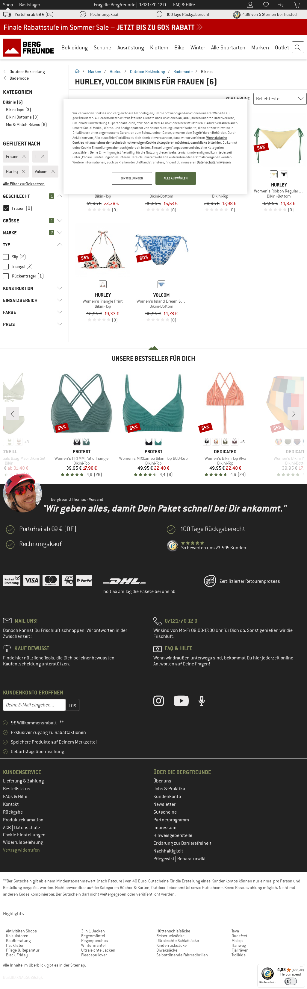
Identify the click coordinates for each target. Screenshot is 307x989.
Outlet (282, 47)
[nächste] (294, 413)
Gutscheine (165, 812)
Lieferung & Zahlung (23, 781)
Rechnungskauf (104, 14)
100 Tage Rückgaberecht (187, 14)
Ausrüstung (130, 47)
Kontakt (11, 804)
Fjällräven (240, 950)
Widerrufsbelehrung (23, 842)
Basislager (29, 5)
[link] (33, 71)
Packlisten (15, 945)
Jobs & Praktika (169, 789)
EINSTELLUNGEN (132, 178)
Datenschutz (27, 828)
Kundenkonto (167, 797)
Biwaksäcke (166, 950)
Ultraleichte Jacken (98, 950)
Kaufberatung (18, 940)
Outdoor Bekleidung (147, 71)
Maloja (237, 940)
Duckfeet (239, 935)
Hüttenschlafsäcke (173, 931)
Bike (179, 47)
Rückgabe (13, 812)
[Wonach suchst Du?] (298, 48)
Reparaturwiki (191, 859)
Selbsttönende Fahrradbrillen (182, 955)
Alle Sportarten (228, 47)
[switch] (291, 981)
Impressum (164, 828)
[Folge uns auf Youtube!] (186, 702)
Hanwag (239, 945)
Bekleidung (74, 47)
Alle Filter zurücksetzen (24, 183)
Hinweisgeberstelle (172, 835)
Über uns (162, 781)
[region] (155, 146)
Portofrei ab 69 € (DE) (34, 14)
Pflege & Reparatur (23, 950)
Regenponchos (94, 940)
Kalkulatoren (17, 935)
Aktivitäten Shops (21, 931)
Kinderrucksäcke (171, 945)
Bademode (183, 71)
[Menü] (301, 967)
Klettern (159, 47)
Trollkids (239, 955)
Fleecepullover (94, 955)
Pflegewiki (164, 859)
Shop (8, 5)
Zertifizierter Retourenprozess (250, 581)
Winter (197, 47)
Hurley (116, 71)
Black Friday (17, 955)
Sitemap (77, 965)
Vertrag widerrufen (21, 850)
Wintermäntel (93, 945)
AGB (7, 828)
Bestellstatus (16, 789)
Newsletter (164, 804)
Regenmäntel (93, 935)
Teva (235, 931)
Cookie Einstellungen (24, 835)
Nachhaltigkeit (168, 851)
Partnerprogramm (171, 820)
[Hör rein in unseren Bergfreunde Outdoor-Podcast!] (206, 702)
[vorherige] (12, 413)
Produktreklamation (23, 820)
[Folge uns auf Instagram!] (163, 702)
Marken (260, 47)
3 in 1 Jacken (93, 931)
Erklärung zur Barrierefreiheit (182, 843)
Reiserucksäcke (170, 935)
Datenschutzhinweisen (214, 162)
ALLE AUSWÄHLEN (176, 178)
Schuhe (102, 47)
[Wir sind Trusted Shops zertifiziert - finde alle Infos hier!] (173, 546)
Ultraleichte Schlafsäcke (177, 940)
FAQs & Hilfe (15, 797)
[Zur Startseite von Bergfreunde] (30, 47)
